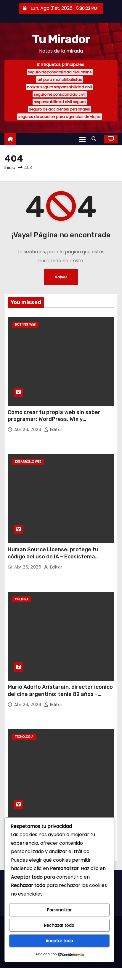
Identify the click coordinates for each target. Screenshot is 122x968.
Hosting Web (25, 324)
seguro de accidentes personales (59, 109)
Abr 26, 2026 (28, 429)
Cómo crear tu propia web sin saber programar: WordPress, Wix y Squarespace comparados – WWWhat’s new (58, 423)
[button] (95, 138)
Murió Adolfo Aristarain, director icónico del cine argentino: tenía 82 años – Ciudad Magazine (60, 694)
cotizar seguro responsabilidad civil (59, 86)
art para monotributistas (59, 79)
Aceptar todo (59, 941)
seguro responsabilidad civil (60, 94)
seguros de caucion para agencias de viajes (59, 116)
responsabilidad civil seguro (60, 101)
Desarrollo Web (28, 461)
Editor (55, 429)
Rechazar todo (59, 925)
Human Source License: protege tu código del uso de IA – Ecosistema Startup (53, 556)
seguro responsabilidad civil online (60, 72)
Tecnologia (24, 737)
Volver (61, 276)
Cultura (21, 599)
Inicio (9, 167)
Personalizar (59, 910)
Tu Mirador (61, 39)
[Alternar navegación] (82, 139)
